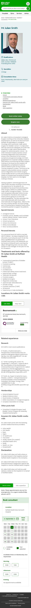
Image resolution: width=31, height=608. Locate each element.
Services (19, 13)
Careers (22, 594)
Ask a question (7, 108)
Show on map (22, 331)
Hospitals (5, 13)
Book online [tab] (6, 485)
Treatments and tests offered (12, 97)
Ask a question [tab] (21, 485)
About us (8, 594)
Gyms (12, 13)
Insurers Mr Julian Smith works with (14, 102)
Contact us (15, 594)
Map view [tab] (18, 304)
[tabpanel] (15, 321)
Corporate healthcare (23, 597)
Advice (26, 13)
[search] (15, 8)
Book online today (15, 116)
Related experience (9, 100)
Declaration (6, 104)
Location (5, 99)
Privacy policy (21, 603)
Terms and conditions (10, 603)
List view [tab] (7, 304)
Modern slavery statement (15, 600)
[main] (15, 304)
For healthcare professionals (9, 596)
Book (4, 106)
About (5, 95)
